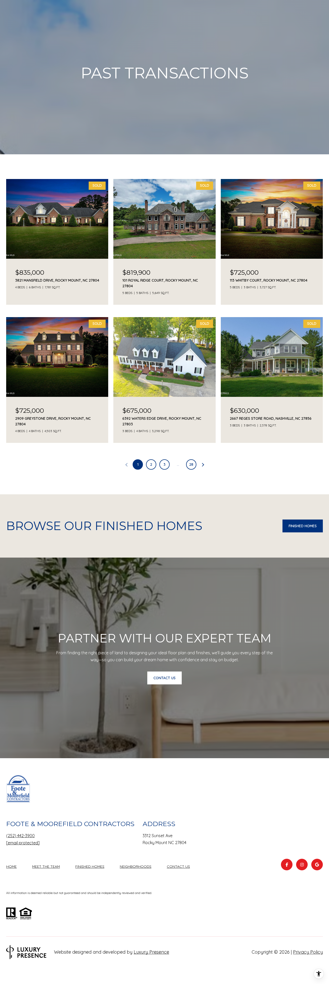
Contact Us (178, 866)
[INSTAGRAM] (302, 864)
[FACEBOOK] (287, 864)
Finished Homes (303, 526)
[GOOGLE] (317, 864)
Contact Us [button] (164, 678)
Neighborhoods (135, 866)
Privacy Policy (308, 952)
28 (191, 464)
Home (11, 866)
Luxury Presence (151, 952)
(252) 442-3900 (20, 835)
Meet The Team (46, 866)
